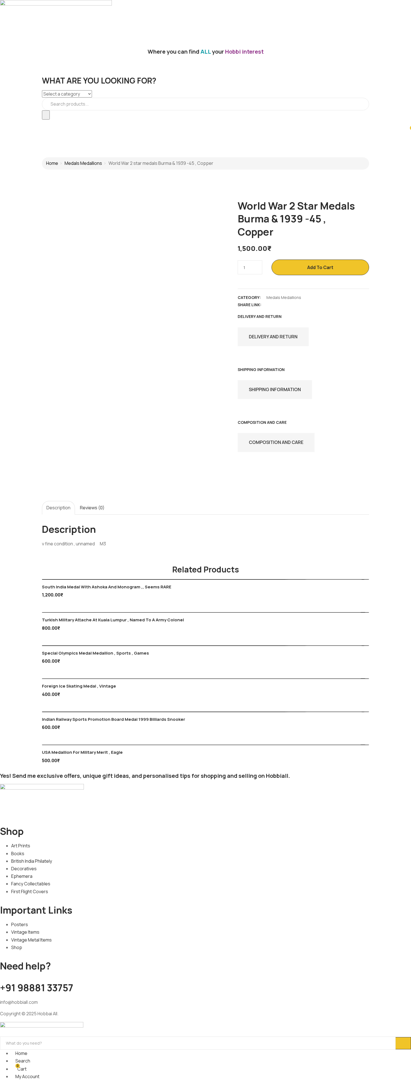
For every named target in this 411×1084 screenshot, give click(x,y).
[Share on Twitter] (279, 304)
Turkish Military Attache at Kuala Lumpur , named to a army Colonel (113, 620)
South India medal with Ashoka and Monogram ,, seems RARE (106, 587)
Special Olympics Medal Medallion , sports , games (95, 653)
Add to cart (320, 267)
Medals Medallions (83, 163)
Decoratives (24, 869)
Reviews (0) (92, 508)
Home (52, 163)
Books (17, 853)
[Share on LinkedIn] (289, 304)
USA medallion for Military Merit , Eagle (82, 752)
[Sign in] (1, 123)
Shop (16, 947)
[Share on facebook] (269, 304)
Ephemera (21, 876)
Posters (19, 924)
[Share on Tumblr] (299, 304)
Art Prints (20, 846)
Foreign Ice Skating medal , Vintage (79, 686)
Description (58, 508)
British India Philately (31, 861)
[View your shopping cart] (408, 130)
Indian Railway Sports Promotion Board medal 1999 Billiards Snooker (113, 719)
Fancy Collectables (30, 884)
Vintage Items (25, 932)
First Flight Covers (29, 891)
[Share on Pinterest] (308, 304)
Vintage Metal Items (31, 940)
